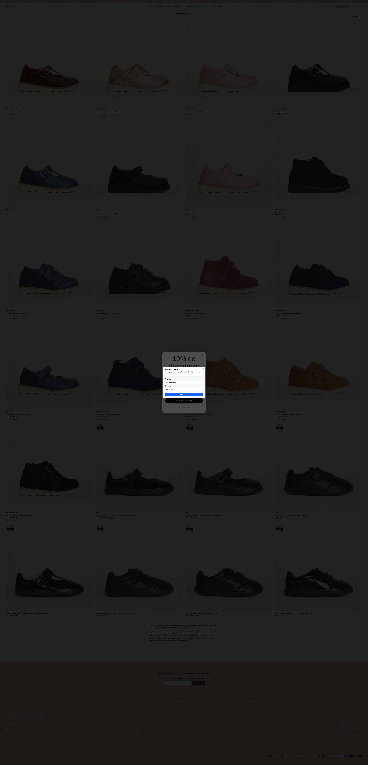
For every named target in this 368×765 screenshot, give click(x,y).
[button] (184, 382)
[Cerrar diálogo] (204, 368)
